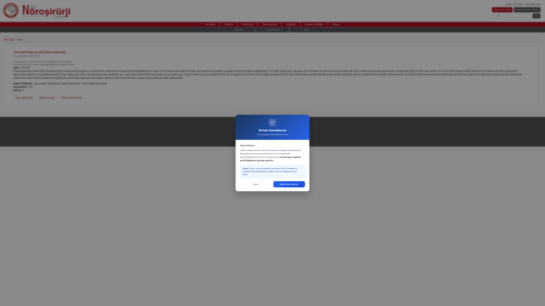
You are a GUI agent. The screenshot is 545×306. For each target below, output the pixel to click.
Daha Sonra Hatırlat (289, 184)
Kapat (256, 184)
